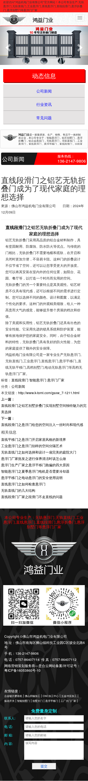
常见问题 (44, 117)
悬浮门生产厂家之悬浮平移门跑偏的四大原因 (35, 464)
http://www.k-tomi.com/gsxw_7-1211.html (48, 392)
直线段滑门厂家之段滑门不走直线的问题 (32, 496)
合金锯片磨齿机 (13, 696)
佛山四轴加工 (32, 696)
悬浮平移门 (51, 700)
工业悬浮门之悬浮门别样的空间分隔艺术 (32, 445)
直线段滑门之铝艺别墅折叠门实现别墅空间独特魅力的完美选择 (44, 408)
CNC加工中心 (51, 696)
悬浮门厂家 (55, 380)
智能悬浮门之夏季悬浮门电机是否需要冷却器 (35, 471)
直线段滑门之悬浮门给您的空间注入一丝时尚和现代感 (42, 424)
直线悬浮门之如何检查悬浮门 (23, 484)
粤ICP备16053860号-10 (22, 670)
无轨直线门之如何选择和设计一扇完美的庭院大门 (38, 452)
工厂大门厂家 (68, 700)
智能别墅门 (23, 700)
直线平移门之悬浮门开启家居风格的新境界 (33, 439)
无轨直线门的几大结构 (18, 490)
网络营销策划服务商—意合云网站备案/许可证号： (42, 665)
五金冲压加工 (69, 696)
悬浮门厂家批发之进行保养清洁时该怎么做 (33, 458)
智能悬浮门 (37, 380)
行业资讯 (44, 104)
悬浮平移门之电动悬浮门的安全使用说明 (32, 477)
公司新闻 (44, 91)
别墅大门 (37, 700)
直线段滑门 (16, 227)
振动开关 (9, 700)
